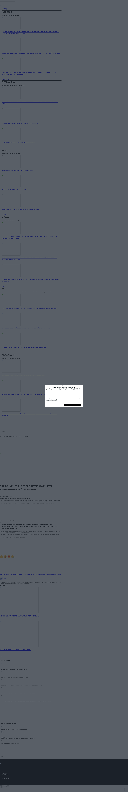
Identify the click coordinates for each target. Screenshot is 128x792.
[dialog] (64, 396)
